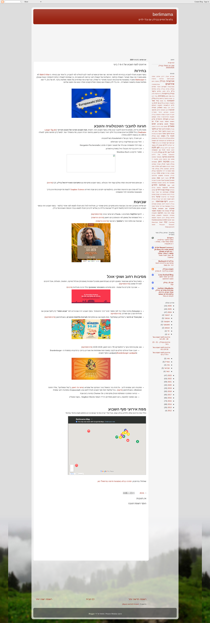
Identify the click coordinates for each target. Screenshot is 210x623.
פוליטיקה (154, 175)
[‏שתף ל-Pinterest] (124, 493)
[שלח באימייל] (133, 493)
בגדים (158, 89)
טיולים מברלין (162, 138)
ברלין (157, 98)
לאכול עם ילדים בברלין (167, 148)
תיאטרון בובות (156, 215)
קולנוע (153, 190)
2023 (169, 375)
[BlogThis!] (131, 493)
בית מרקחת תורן (156, 93)
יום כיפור (171, 143)
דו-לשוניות (167, 105)
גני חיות (156, 103)
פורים (172, 178)
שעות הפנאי (156, 211)
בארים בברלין (165, 89)
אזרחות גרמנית (158, 78)
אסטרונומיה (171, 86)
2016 (169, 398)
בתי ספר (155, 101)
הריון (153, 119)
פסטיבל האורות (156, 180)
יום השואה (155, 140)
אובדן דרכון (165, 76)
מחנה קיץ (171, 159)
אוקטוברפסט (170, 78)
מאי (168, 358)
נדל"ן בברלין (159, 169)
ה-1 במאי (166, 107)
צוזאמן (159, 187)
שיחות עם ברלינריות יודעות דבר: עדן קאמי (164, 264)
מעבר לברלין (166, 164)
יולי (168, 331)
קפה (172, 284)
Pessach (162, 224)
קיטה (168, 194)
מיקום (94, 214)
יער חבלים (171, 145)
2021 (169, 382)
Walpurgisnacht (169, 227)
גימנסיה (167, 103)
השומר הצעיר (164, 121)
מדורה (164, 154)
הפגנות (172, 117)
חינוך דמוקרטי (170, 131)
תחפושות (165, 215)
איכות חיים (155, 81)
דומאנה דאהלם (157, 105)
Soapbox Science (77, 190)
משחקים (166, 168)
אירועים (170, 83)
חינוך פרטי (166, 134)
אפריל (167, 362)
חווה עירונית (159, 126)
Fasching (171, 222)
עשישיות (166, 175)
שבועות (167, 206)
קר (168, 196)
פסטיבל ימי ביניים (168, 183)
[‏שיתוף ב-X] (128, 493)
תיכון (163, 217)
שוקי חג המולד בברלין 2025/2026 (166, 67)
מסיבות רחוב (163, 161)
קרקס (153, 196)
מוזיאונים (171, 157)
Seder (153, 224)
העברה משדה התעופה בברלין (160, 114)
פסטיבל (172, 180)
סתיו (158, 173)
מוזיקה (164, 157)
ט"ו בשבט (165, 136)
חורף (168, 129)
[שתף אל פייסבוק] (126, 493)
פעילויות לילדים (159, 185)
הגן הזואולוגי (164, 110)
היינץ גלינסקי (156, 110)
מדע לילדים (156, 154)
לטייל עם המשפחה (158, 150)
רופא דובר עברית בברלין (159, 199)
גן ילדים (162, 103)
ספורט (172, 173)
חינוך (154, 129)
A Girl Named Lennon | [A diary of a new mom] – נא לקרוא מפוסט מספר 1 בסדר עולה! (163, 250)
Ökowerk (171, 224)
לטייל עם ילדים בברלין (166, 152)
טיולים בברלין (170, 138)
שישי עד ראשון (77, 387)
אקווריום (164, 87)
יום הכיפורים (170, 140)
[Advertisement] (161, 40)
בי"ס (172, 91)
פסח (158, 178)
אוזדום (158, 76)
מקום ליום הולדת (160, 166)
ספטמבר (166, 325)
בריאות (161, 98)
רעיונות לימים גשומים (163, 204)
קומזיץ (172, 192)
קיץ (161, 194)
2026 (169, 306)
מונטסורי (158, 157)
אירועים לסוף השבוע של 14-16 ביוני (161, 348)
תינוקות (159, 217)
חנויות (153, 133)
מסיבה (172, 162)
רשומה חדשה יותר (137, 599)
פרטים (50, 183)
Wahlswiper (139, 80)
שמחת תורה (165, 211)
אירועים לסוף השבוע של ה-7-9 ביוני (161, 353)
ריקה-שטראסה (162, 201)
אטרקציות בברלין (167, 81)
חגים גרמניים (162, 124)
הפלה (158, 117)
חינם (160, 134)
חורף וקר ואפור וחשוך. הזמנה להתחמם (166, 278)
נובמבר (167, 318)
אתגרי (158, 86)
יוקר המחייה (165, 143)
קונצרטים (165, 192)
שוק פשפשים (162, 208)
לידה (155, 152)
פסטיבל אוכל (165, 180)
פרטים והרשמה (98, 218)
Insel (160, 222)
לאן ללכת (156, 147)
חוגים (165, 126)
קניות (157, 194)
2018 (169, 391)
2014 (169, 404)
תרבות (169, 220)
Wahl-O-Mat (44, 75)
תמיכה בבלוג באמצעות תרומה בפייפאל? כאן (115, 481)
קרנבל (158, 197)
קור (161, 192)
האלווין (159, 107)
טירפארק (154, 138)
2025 (169, 309)
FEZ (165, 222)
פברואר (167, 368)
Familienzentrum (157, 220)
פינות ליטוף (164, 178)
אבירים (172, 76)
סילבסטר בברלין (157, 171)
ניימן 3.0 (170, 238)
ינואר (168, 371)
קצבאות (172, 196)
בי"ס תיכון (166, 91)
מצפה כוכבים (170, 166)
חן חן (157, 133)
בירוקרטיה (165, 93)
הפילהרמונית (165, 117)
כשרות (160, 145)
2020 (169, 385)
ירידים (165, 145)
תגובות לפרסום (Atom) (130, 604)
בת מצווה (163, 101)
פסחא (154, 178)
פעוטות (160, 182)
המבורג (172, 112)
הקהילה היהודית (162, 119)
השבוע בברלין (168, 269)
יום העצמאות (162, 140)
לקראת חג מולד (168, 296)
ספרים (163, 173)
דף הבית (90, 599)
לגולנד (168, 150)
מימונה (165, 159)
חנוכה (172, 136)
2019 (169, 388)
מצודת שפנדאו (156, 164)
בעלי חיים (155, 96)
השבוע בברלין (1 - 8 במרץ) (164, 271)
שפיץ (165, 213)
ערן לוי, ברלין (168, 283)
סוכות (169, 171)
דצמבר (167, 315)
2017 (169, 395)
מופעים (154, 157)
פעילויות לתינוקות (168, 187)
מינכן (160, 159)
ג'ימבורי (172, 103)
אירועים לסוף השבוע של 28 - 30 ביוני (161, 338)
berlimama (163, 14)
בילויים (159, 91)
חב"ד (157, 121)
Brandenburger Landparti (126, 353)
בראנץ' (166, 98)
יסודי (153, 143)
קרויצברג (163, 196)
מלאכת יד (155, 159)
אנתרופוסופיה (156, 84)
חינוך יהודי (162, 131)
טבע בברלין (156, 136)
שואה (153, 206)
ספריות (167, 173)
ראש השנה (170, 199)
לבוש (172, 150)
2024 (169, 312)
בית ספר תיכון (170, 96)
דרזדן (172, 107)
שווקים (171, 208)
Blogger (92, 614)
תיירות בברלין (170, 218)
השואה (172, 121)
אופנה (153, 76)
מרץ (168, 365)
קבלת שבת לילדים (162, 190)
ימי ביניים (158, 143)
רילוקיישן (171, 201)
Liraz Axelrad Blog (165, 275)
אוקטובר (166, 321)
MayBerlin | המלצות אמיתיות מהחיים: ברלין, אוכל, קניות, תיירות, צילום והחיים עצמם (164, 291)
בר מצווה (171, 98)
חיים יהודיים (161, 129)
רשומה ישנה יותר (44, 599)
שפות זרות (171, 213)
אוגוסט (167, 328)
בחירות (154, 89)
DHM (165, 220)
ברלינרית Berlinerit (165, 261)
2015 (169, 401)
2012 (169, 411)
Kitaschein (155, 222)
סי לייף (165, 171)
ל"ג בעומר (155, 145)
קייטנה (164, 194)
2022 (169, 379)
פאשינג (160, 175)
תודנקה (160, 213)
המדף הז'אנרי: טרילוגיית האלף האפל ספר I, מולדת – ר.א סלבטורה (163, 242)
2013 (169, 407)
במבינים (161, 96)
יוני (168, 334)
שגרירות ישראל (160, 206)
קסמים (154, 194)
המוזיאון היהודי (163, 112)
